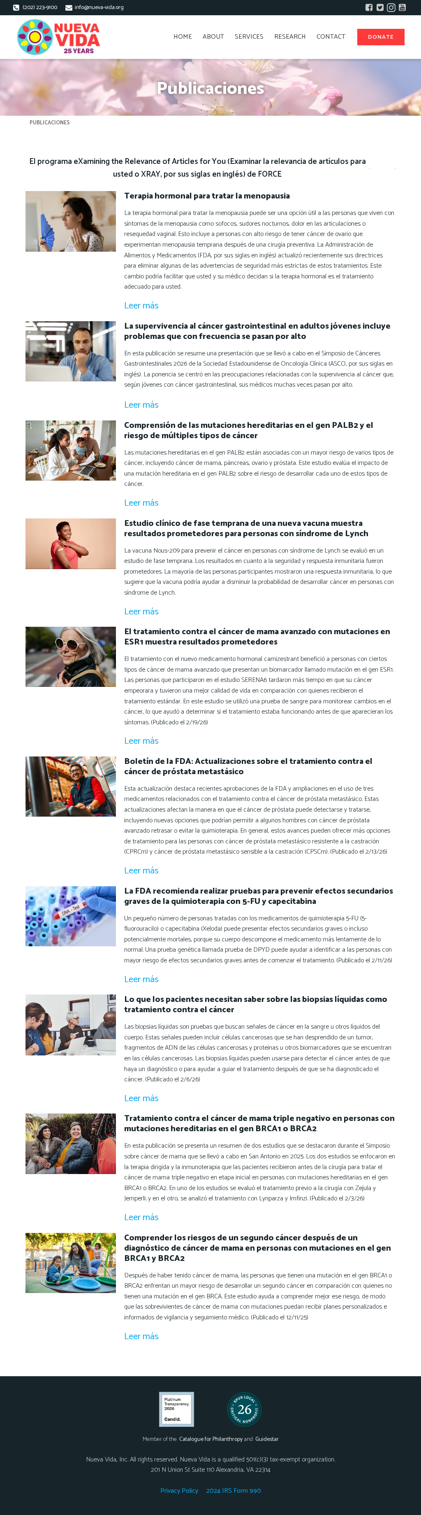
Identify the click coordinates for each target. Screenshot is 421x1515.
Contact (331, 37)
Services (249, 37)
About (213, 37)
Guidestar (267, 1439)
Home (182, 37)
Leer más (141, 305)
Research (290, 37)
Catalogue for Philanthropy (211, 1439)
